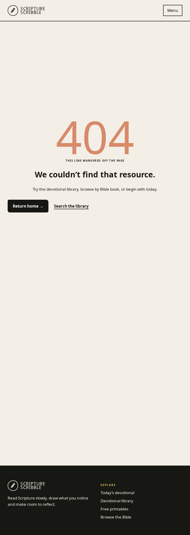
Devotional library (117, 500)
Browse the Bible (116, 517)
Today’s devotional (117, 492)
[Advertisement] (95, 56)
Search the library (71, 206)
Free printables (114, 509)
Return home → (28, 206)
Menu (172, 10)
